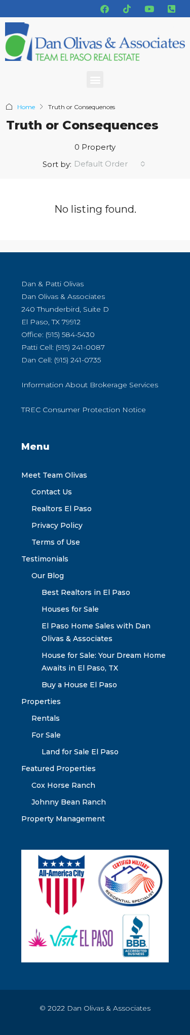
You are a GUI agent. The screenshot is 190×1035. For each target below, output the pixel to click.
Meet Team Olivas (54, 475)
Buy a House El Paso (79, 684)
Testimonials (44, 558)
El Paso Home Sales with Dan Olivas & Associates (96, 632)
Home (26, 107)
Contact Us (51, 491)
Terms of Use (55, 542)
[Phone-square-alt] (171, 8)
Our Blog (47, 575)
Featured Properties (58, 768)
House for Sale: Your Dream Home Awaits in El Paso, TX (104, 662)
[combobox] (109, 164)
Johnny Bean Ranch (68, 802)
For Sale (46, 735)
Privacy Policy (57, 525)
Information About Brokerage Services (89, 384)
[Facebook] (104, 8)
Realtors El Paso (61, 508)
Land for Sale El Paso (80, 751)
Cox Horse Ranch (63, 785)
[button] (95, 79)
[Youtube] (149, 8)
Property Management (63, 818)
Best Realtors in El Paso (86, 592)
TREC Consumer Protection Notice (83, 409)
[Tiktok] (126, 8)
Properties (41, 701)
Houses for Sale (70, 609)
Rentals (45, 718)
